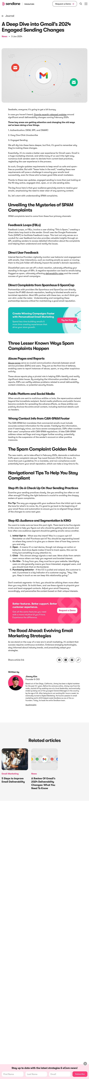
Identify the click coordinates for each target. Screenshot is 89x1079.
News (4, 36)
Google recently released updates (50, 114)
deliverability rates (54, 273)
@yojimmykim (31, 705)
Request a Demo (64, 4)
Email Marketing (10, 773)
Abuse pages (14, 363)
